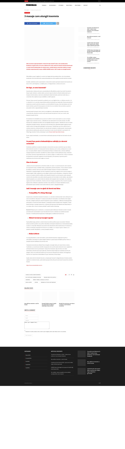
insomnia (28, 279)
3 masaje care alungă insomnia (33, 274)
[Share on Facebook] (18, 67)
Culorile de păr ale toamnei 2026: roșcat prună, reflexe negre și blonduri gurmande (93, 44)
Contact (85, 5)
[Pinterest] (18, 71)
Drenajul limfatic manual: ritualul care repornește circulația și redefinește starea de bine (49, 305)
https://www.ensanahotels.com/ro (34, 265)
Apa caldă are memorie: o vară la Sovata (31, 304)
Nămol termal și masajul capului (41, 279)
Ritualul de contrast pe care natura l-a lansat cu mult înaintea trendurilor (66, 305)
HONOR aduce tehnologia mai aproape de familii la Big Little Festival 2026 (93, 51)
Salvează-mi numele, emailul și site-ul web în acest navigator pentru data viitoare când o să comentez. (46, 331)
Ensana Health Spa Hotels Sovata (56, 132)
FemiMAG (44, 5)
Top (100, 383)
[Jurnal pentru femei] (31, 5)
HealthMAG (77, 5)
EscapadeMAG (52, 5)
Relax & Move (29, 282)
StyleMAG (61, 5)
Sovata (36, 282)
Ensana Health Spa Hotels (50, 277)
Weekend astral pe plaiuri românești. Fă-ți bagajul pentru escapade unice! (41, 1)
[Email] (18, 74)
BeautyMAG (69, 5)
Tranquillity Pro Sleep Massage (48, 282)
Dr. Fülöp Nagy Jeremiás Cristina (33, 277)
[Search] (100, 5)
